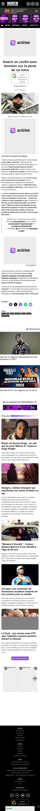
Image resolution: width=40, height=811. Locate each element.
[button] (10, 678)
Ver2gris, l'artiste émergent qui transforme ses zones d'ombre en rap (19, 491)
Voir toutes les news (20, 658)
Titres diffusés (20, 738)
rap (8, 313)
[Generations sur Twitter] (17, 795)
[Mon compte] (37, 4)
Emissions (20, 731)
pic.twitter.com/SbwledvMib (21, 226)
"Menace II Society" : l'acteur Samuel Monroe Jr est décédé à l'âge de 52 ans (18, 547)
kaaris (12, 313)
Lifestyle (34, 25)
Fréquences (20, 740)
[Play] (2, 17)
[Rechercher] (33, 4)
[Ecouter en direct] (28, 4)
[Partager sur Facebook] (10, 305)
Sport (24, 25)
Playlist (20, 735)
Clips (20, 784)
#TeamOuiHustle (26, 224)
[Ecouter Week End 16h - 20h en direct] (20, 407)
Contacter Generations (20, 790)
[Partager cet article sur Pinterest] (20, 305)
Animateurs (20, 733)
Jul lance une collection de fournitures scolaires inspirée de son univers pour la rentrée (19, 591)
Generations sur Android (20, 764)
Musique (16, 25)
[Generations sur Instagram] (28, 795)
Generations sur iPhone (20, 762)
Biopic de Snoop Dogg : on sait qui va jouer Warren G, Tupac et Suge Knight (19, 446)
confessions (5, 316)
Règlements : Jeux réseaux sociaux (20, 770)
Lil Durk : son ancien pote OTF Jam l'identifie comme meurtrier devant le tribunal (19, 636)
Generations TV (20, 781)
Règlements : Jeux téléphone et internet (20, 775)
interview (17, 313)
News (7, 25)
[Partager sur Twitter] (15, 305)
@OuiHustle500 (14, 224)
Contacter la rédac (20, 756)
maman (29, 313)
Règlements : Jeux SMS (20, 773)
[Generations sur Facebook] (12, 795)
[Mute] (36, 11)
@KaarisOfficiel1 (19, 221)
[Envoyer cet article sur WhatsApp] (25, 305)
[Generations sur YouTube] (23, 795)
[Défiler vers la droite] (35, 678)
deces (23, 313)
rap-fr (3, 313)
